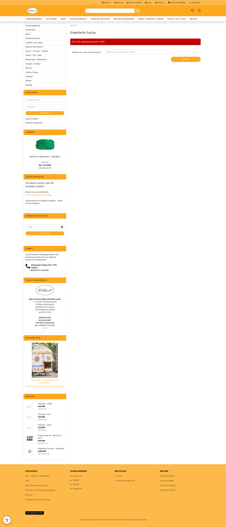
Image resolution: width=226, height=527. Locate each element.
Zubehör (29, 76)
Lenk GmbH (142, 520)
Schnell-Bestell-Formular (39, 195)
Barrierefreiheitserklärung (36, 485)
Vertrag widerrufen (35, 513)
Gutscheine (51, 19)
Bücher (29, 68)
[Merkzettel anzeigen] (193, 10)
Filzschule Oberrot (167, 490)
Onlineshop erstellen (88, 520)
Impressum (77, 476)
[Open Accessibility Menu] (7, 520)
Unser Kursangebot (168, 485)
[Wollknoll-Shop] (32, 10)
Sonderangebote (34, 19)
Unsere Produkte (135, 3)
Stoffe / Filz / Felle (176, 19)
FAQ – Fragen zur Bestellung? (37, 476)
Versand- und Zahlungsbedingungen (40, 490)
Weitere (193, 19)
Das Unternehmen (167, 476)
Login (120, 476)
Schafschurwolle (78, 19)
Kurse (149, 3)
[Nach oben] (219, 523)
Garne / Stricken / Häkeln (150, 19)
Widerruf (28, 495)
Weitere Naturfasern (124, 19)
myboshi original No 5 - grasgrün (45, 156)
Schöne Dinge (32, 72)
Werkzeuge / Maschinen (36, 59)
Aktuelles (107, 3)
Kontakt (76, 480)
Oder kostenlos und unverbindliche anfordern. (45, 386)
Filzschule (160, 3)
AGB (27, 481)
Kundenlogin (196, 3)
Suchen (186, 59)
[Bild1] (45, 144)
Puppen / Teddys (33, 64)
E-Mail (45, 328)
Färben (29, 80)
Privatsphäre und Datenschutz (37, 500)
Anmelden (45, 113)
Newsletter (77, 489)
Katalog (29, 85)
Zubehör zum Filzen (100, 19)
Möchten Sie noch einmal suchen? (86, 52)
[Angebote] (63, 132)
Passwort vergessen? (34, 123)
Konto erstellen (32, 119)
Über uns (119, 3)
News (63, 19)
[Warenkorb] (199, 10)
